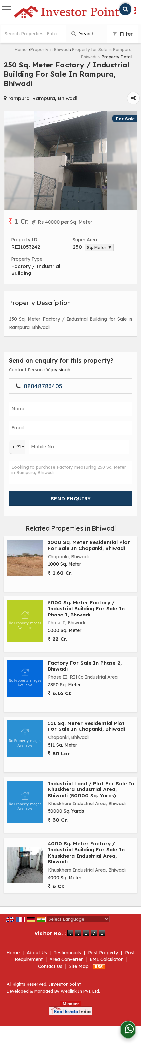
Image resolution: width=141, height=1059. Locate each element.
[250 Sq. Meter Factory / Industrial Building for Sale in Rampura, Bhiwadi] (71, 208)
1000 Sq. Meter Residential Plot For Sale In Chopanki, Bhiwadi (89, 545)
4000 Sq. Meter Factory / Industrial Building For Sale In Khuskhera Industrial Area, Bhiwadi (86, 853)
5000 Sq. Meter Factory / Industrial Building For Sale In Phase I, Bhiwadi (86, 608)
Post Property (103, 952)
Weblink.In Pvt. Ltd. (80, 990)
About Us (37, 952)
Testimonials (67, 952)
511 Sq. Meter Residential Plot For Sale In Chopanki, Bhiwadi (86, 726)
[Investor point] (66, 12)
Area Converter (66, 959)
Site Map (79, 966)
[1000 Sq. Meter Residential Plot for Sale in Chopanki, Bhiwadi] (25, 558)
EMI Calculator (106, 959)
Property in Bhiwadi (50, 49)
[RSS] (99, 966)
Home (21, 49)
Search (86, 33)
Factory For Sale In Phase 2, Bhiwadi (85, 666)
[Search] (125, 9)
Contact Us (50, 966)
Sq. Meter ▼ (99, 247)
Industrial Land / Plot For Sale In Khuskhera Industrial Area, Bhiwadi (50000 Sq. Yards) (91, 789)
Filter (125, 34)
